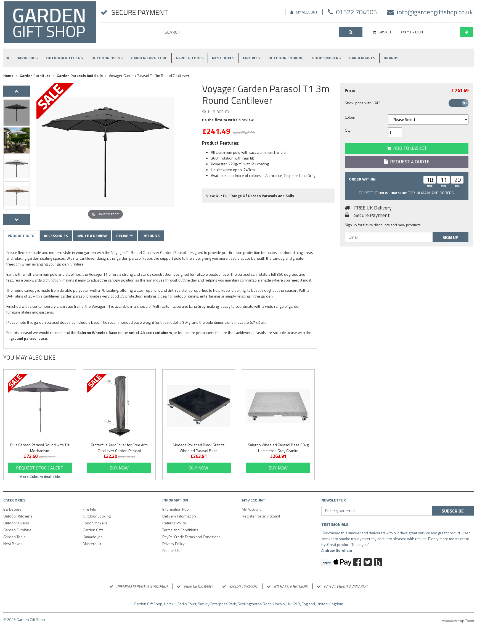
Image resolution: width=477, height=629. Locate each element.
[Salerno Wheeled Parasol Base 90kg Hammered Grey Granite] (278, 406)
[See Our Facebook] (358, 562)
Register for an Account (261, 516)
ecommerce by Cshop (458, 620)
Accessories (56, 235)
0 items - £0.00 (411, 32)
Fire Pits (251, 58)
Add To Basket (409, 148)
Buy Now (119, 468)
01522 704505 (356, 12)
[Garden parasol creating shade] (17, 140)
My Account (306, 12)
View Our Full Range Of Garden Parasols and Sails (250, 195)
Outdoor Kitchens (64, 58)
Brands (391, 58)
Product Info (21, 235)
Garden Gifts (362, 58)
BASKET (384, 32)
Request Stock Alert (39, 468)
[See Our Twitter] (368, 562)
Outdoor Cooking (286, 58)
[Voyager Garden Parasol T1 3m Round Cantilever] (17, 113)
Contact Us (171, 550)
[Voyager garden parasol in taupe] (17, 196)
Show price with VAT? (362, 103)
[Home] (50, 24)
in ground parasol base (26, 338)
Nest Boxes (223, 58)
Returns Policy (174, 523)
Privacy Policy (173, 543)
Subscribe (453, 511)
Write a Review (92, 235)
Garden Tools (189, 58)
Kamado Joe (93, 537)
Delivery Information (179, 516)
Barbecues (27, 58)
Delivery (124, 235)
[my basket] (466, 32)
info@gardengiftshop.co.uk (435, 12)
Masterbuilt (92, 543)
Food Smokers (326, 58)
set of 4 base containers (150, 332)
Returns (151, 235)
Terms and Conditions (180, 530)
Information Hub (175, 509)
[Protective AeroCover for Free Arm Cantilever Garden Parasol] (119, 406)
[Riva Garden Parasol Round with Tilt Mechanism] (40, 406)
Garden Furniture (149, 58)
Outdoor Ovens (107, 58)
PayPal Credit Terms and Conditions (191, 537)
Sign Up (450, 237)
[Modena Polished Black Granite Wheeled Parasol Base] (199, 406)
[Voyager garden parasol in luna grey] (17, 168)
